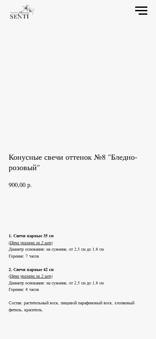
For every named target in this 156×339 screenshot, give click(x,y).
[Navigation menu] (141, 10)
